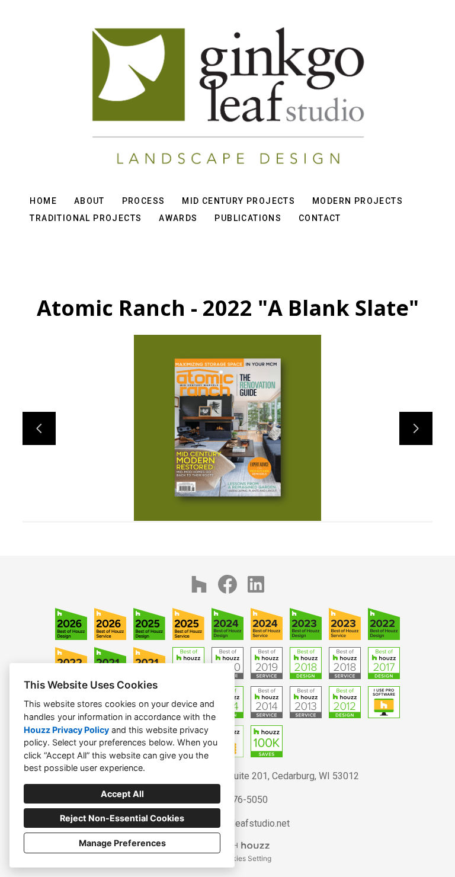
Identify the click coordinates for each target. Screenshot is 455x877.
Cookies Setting (245, 858)
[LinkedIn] (255, 584)
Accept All (122, 794)
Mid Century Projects (238, 201)
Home (43, 201)
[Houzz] (199, 584)
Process (143, 201)
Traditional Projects (86, 218)
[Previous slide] (39, 428)
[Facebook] (227, 584)
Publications (247, 218)
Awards (178, 218)
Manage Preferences (122, 843)
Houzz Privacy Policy (66, 730)
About (89, 201)
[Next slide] (415, 428)
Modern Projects (357, 201)
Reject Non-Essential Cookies (122, 818)
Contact (320, 218)
